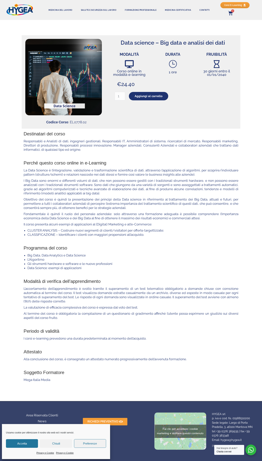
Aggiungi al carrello (148, 96)
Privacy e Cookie (45, 453)
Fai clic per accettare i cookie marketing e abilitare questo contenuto (180, 431)
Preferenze (90, 443)
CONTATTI (204, 10)
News (42, 421)
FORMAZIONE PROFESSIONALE (141, 10)
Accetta (22, 443)
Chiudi (56, 443)
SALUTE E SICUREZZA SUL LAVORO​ (99, 10)
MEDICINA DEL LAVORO (61, 10)
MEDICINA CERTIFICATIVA (178, 10)
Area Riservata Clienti (42, 415)
